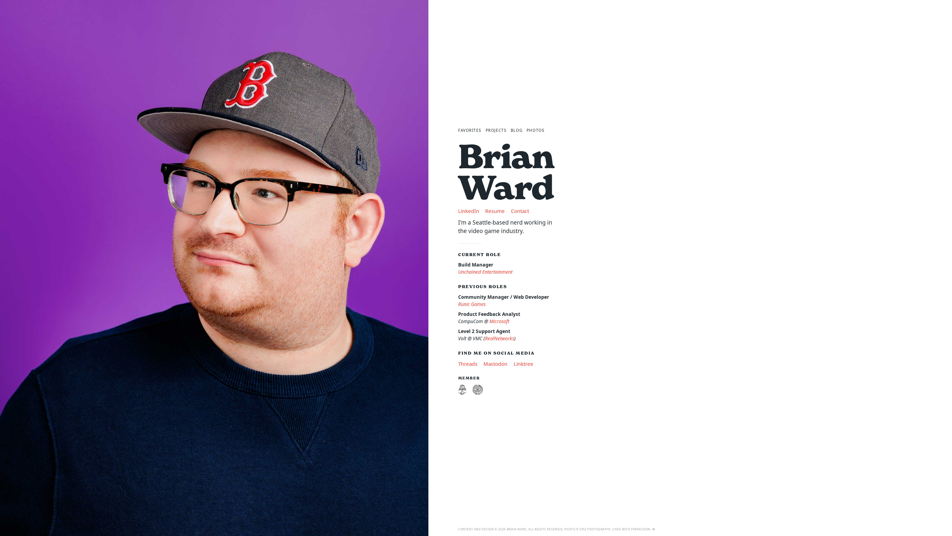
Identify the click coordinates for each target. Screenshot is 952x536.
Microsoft (499, 321)
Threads (467, 363)
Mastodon (495, 363)
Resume (495, 210)
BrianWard (506, 172)
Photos (535, 130)
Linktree (523, 363)
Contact (520, 210)
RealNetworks (499, 338)
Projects (496, 130)
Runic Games (472, 304)
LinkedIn (468, 210)
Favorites (469, 130)
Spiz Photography (595, 529)
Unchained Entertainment (485, 271)
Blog (516, 130)
